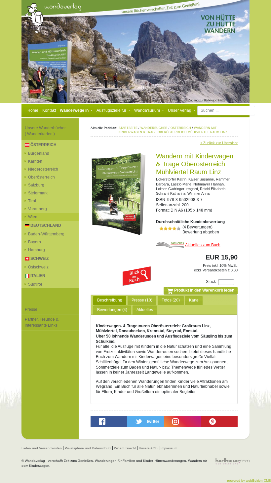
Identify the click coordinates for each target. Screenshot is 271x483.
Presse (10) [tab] (142, 300)
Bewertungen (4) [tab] (112, 309)
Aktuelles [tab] (144, 309)
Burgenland (38, 153)
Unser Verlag (180, 110)
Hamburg (36, 250)
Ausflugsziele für (112, 110)
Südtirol (35, 284)
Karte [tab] (194, 300)
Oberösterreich (41, 177)
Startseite (128, 128)
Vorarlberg (37, 209)
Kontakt (49, 110)
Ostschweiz (38, 267)
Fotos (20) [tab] (171, 300)
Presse (31, 309)
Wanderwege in (75, 110)
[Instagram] (182, 421)
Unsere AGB (148, 448)
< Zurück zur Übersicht (219, 143)
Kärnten (35, 161)
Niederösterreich (43, 169)
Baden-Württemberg (46, 234)
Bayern (34, 242)
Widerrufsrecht (125, 448)
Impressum (169, 448)
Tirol (32, 201)
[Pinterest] (219, 421)
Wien (32, 217)
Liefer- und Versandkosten (41, 448)
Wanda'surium (147, 110)
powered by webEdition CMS (249, 480)
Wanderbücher (154, 128)
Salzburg (36, 185)
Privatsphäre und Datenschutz (88, 448)
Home (32, 110)
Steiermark (38, 193)
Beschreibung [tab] (109, 300)
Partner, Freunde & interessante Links (41, 322)
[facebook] (109, 421)
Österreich (181, 128)
